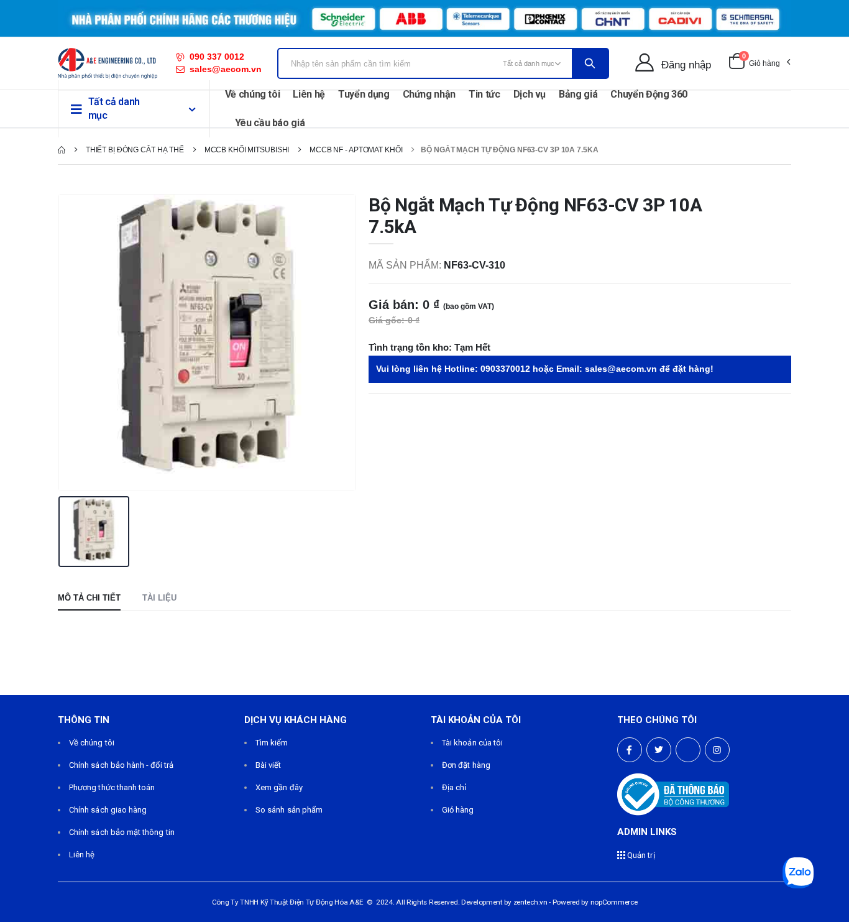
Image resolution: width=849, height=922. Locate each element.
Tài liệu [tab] (159, 597)
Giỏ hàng (458, 809)
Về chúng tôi (252, 94)
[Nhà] (61, 149)
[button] (759, 63)
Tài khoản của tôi (472, 742)
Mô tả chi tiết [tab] (89, 597)
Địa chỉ (454, 787)
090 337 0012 (217, 57)
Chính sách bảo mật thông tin (122, 832)
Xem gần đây (279, 787)
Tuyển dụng (364, 94)
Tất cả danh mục (114, 108)
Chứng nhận (429, 94)
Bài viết (268, 765)
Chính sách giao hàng (108, 809)
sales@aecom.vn (226, 69)
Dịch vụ (529, 94)
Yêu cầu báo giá (270, 123)
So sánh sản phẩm (289, 809)
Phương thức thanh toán (112, 787)
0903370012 (505, 369)
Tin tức (484, 94)
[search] (590, 63)
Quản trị (640, 855)
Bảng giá (578, 94)
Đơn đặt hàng (466, 765)
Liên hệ (309, 94)
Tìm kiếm (271, 742)
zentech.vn (530, 902)
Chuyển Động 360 (648, 94)
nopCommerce (614, 902)
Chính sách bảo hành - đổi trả (121, 765)
